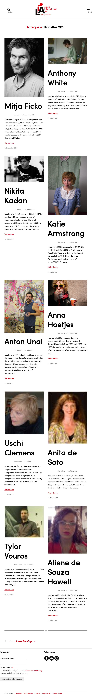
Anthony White (62, 77)
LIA (18, 115)
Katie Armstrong (66, 228)
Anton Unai (23, 341)
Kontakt (19, 693)
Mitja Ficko (23, 105)
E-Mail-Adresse (7, 658)
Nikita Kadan (15, 195)
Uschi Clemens (19, 447)
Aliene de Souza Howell (64, 571)
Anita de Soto (62, 457)
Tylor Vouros (16, 550)
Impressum (46, 693)
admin (63, 91)
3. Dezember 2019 (28, 115)
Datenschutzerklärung (33, 670)
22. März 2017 (73, 91)
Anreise (37, 693)
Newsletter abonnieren (12, 679)
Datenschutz (6, 667)
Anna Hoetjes (61, 319)
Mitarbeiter (28, 693)
